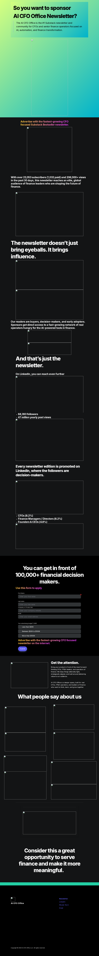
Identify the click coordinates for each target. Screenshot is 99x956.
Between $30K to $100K (31, 631)
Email (19, 613)
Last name (21, 601)
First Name (21, 593)
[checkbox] (49, 627)
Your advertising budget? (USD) (27, 623)
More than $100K (28, 636)
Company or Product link (25, 607)
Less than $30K (28, 627)
